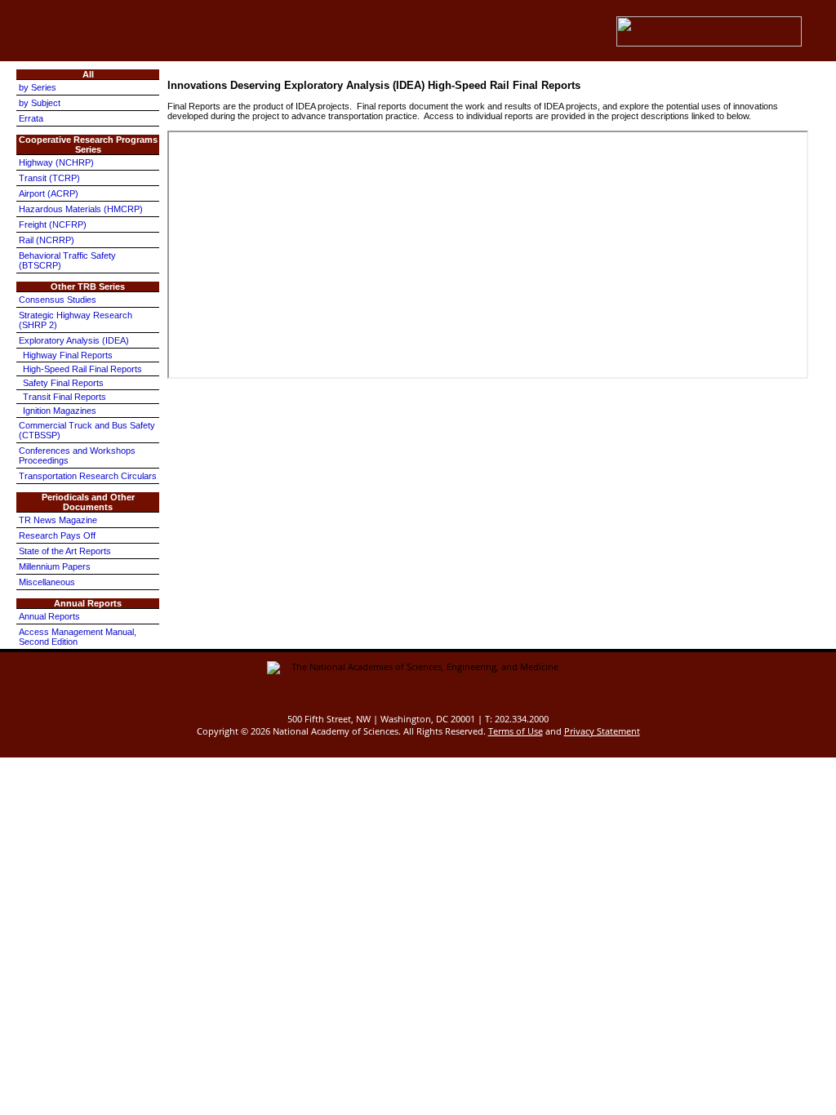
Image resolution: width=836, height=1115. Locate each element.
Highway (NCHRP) (56, 162)
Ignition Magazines (59, 410)
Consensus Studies (57, 299)
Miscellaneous (47, 582)
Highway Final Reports (68, 355)
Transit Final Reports (64, 397)
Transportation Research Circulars (88, 476)
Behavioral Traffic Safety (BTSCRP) (67, 260)
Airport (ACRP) (48, 193)
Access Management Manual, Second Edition (77, 636)
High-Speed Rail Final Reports (82, 369)
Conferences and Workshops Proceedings (77, 455)
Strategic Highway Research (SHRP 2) (75, 320)
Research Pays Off (57, 535)
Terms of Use (515, 731)
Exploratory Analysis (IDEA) (74, 340)
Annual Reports (49, 616)
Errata (31, 118)
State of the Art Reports (65, 551)
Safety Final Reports (63, 383)
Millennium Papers (55, 566)
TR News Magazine (58, 520)
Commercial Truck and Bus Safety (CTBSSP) (87, 430)
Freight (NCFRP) (53, 224)
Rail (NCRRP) (46, 240)
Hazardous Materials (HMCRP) (81, 209)
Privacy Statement (602, 731)
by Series (37, 87)
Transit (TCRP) (49, 178)
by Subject (39, 103)
